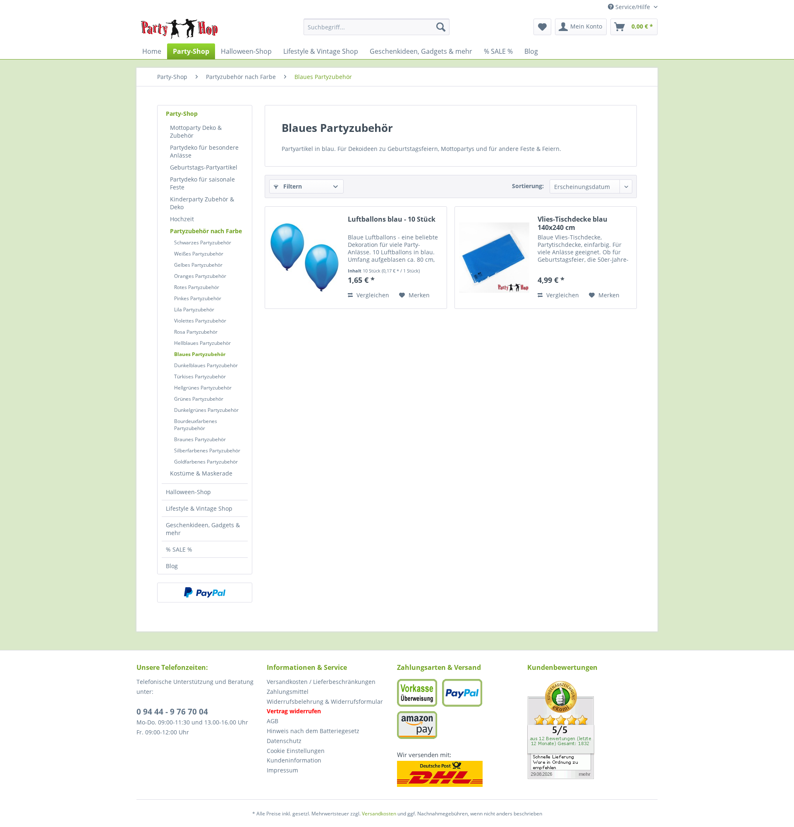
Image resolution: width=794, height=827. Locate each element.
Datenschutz (284, 741)
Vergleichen (372, 295)
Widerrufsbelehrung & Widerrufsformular (325, 701)
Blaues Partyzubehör (199, 354)
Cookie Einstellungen (296, 751)
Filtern (292, 186)
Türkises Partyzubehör (200, 376)
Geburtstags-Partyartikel (203, 167)
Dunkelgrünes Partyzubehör (206, 410)
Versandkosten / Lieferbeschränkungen (321, 682)
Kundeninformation (294, 760)
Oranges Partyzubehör (200, 276)
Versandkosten (379, 813)
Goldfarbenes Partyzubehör (206, 461)
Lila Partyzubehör (194, 309)
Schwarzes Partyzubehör (202, 242)
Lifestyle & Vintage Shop (199, 508)
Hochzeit (182, 219)
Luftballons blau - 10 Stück (391, 219)
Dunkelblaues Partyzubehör (206, 365)
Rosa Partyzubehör (196, 331)
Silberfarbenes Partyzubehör (207, 450)
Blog (172, 566)
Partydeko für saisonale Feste (202, 183)
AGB (272, 721)
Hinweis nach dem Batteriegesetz (313, 731)
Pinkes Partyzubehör (197, 298)
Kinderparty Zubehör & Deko (202, 203)
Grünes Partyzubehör (198, 398)
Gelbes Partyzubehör (198, 264)
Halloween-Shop (188, 492)
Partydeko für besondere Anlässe (204, 151)
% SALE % (179, 549)
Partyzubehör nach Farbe (206, 231)
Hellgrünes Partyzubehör (203, 387)
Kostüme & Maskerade (201, 473)
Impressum (282, 770)
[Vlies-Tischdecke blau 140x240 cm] (494, 257)
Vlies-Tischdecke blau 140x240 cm (572, 223)
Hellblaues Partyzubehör (202, 343)
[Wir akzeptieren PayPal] (205, 592)
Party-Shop (182, 113)
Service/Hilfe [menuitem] (633, 7)
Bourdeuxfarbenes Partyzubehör (195, 425)
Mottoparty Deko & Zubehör (196, 131)
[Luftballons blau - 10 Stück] (304, 257)
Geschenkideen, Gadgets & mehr (203, 529)
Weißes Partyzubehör (198, 253)
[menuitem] (377, 27)
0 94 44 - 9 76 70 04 (172, 711)
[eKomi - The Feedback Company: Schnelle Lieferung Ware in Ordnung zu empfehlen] (592, 730)
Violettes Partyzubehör (200, 320)
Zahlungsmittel (288, 692)
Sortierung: (528, 186)
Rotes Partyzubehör (196, 287)
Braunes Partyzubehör (200, 439)
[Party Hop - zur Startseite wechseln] (179, 29)
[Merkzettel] (542, 27)
